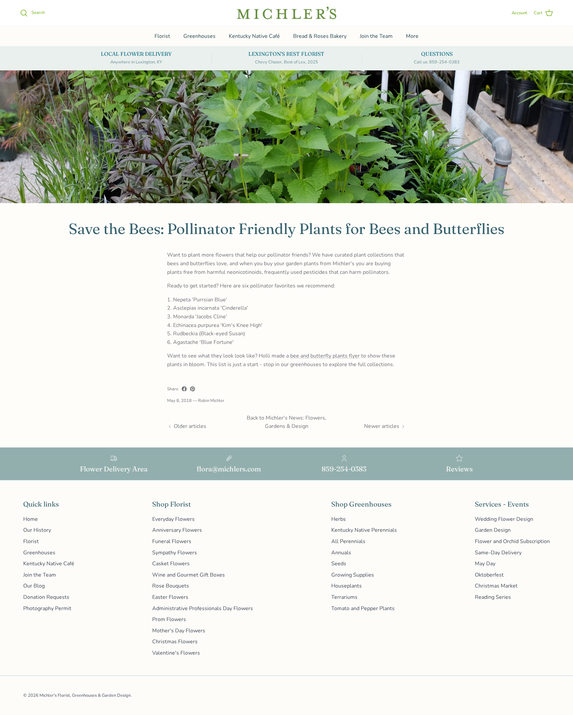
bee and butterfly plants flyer (325, 355)
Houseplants (346, 586)
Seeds (338, 563)
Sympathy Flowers (174, 552)
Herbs (338, 519)
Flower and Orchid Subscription (512, 541)
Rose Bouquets (170, 586)
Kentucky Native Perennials (364, 530)
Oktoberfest (489, 575)
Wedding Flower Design (504, 519)
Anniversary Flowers (177, 530)
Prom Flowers (169, 619)
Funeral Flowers (171, 541)
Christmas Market (496, 586)
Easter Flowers (170, 597)
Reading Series (493, 597)
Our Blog (34, 586)
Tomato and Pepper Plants (363, 608)
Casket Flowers (171, 563)
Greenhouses (199, 36)
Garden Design (493, 530)
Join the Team (376, 36)
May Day (485, 563)
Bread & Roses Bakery (320, 36)
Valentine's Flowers (176, 653)
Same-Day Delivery (498, 552)
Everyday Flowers (173, 519)
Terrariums (344, 597)
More (412, 36)
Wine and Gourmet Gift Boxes (188, 575)
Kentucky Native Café (254, 36)
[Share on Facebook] (184, 388)
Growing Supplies (352, 575)
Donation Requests (46, 597)
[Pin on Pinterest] (192, 388)
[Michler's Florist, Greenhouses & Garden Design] (286, 13)
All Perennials (348, 541)
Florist (162, 36)
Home (30, 519)
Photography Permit (47, 608)
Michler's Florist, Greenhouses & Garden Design (85, 695)
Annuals (341, 552)
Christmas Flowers (175, 641)
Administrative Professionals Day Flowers (202, 608)
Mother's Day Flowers (178, 630)
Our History (37, 530)
